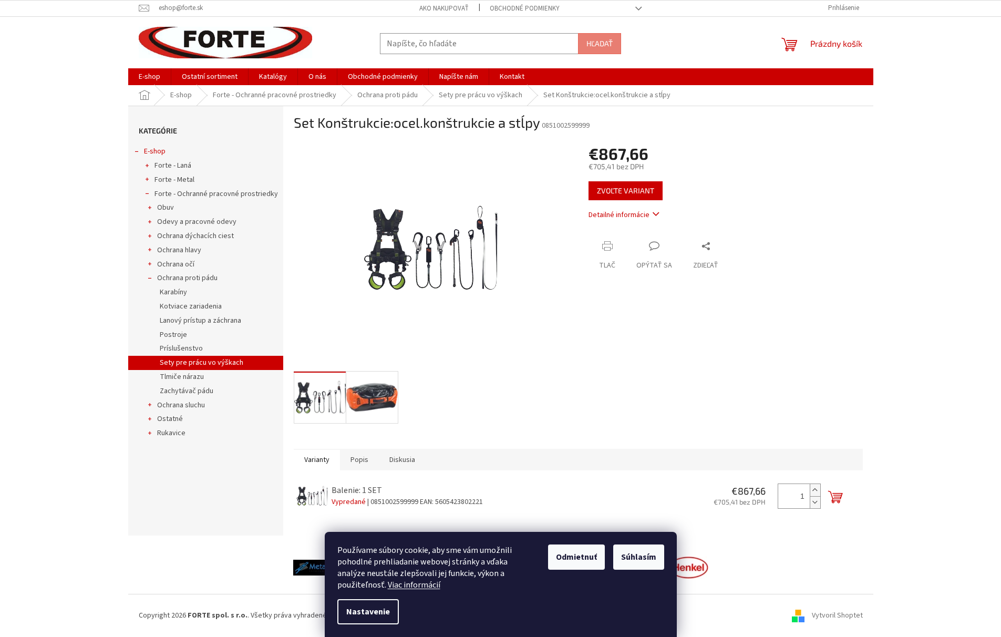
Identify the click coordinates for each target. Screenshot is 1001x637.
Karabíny (173, 292)
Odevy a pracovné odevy (196, 222)
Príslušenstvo (181, 348)
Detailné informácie (619, 215)
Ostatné (170, 419)
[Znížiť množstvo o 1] (815, 502)
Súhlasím (638, 557)
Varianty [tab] (316, 460)
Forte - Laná (172, 165)
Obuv (165, 207)
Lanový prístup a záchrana (200, 320)
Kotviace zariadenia (191, 306)
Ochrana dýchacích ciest (195, 236)
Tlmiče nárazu (182, 377)
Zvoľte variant (625, 190)
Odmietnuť (576, 557)
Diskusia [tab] (402, 460)
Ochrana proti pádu (187, 278)
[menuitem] (149, 76)
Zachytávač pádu (186, 391)
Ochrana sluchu (181, 405)
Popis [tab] (359, 460)
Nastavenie (368, 612)
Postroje (173, 335)
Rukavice (171, 433)
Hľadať (599, 43)
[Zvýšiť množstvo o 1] (815, 490)
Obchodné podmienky (525, 8)
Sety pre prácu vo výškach (201, 362)
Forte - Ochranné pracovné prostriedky (216, 194)
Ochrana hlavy (179, 250)
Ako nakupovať (444, 8)
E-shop (155, 151)
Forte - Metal (174, 179)
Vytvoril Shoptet (837, 615)
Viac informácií (414, 585)
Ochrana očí (175, 264)
